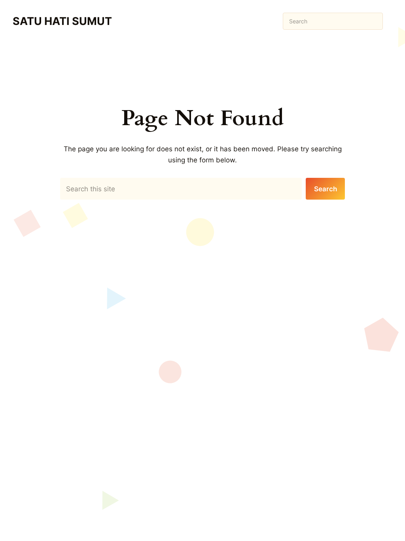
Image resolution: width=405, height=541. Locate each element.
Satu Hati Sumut (62, 21)
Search (325, 189)
